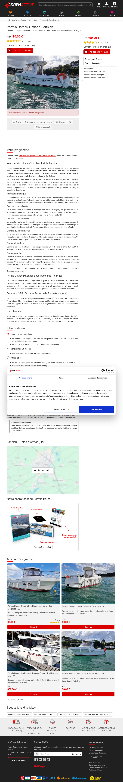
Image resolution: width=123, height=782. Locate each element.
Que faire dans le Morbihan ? (19, 714)
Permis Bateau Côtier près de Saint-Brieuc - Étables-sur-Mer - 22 (32, 674)
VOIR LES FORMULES (22, 50)
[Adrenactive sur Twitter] (40, 759)
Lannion (11, 45)
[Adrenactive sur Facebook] (36, 759)
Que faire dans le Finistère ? (70, 714)
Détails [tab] (62, 378)
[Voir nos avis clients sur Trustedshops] (96, 778)
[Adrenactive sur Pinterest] (44, 759)
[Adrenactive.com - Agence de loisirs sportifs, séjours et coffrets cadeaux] (20, 5)
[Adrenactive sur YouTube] (48, 759)
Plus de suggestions (15, 699)
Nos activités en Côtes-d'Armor (95, 77)
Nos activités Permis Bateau (94, 71)
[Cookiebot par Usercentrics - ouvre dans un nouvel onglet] (103, 371)
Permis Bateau (33, 20)
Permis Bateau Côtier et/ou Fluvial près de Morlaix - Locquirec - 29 (30, 607)
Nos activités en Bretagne (93, 74)
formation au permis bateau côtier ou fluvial (37, 155)
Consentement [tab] (25, 378)
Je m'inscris (76, 754)
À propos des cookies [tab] (97, 378)
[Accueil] (9, 20)
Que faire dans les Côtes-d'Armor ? (97, 714)
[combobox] (62, 4)
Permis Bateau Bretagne (50, 20)
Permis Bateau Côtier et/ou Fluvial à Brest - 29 (83, 673)
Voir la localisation (42, 470)
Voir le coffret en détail (42, 547)
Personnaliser (60, 409)
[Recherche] (90, 4)
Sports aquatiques (19, 20)
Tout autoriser (96, 409)
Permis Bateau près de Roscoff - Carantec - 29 (83, 606)
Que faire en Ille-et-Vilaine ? (44, 714)
